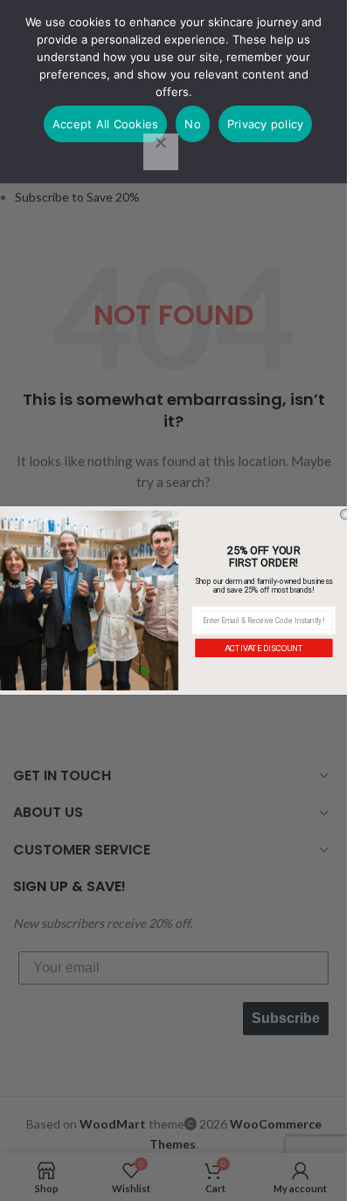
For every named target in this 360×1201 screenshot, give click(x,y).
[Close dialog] (345, 514)
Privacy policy (265, 124)
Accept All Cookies (105, 124)
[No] (160, 152)
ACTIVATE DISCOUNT (264, 648)
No (192, 124)
